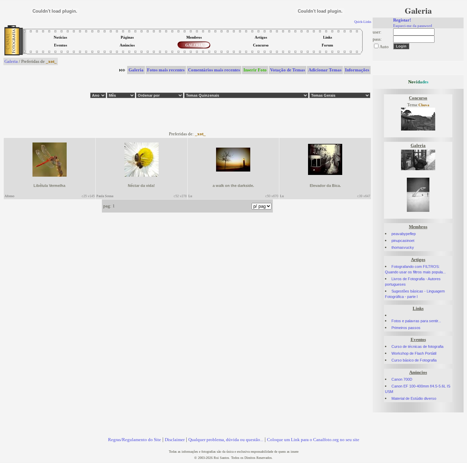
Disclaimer (175, 439)
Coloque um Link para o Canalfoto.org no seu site (313, 439)
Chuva (423, 105)
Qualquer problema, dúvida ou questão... (225, 439)
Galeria (11, 61)
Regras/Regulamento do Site (134, 439)
